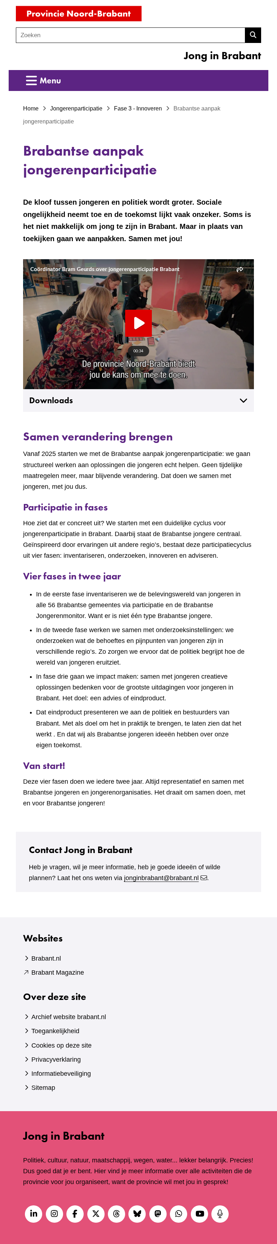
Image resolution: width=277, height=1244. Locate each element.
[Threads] (116, 1214)
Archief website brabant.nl (68, 1017)
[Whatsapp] (178, 1214)
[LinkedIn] (33, 1214)
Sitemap (43, 1087)
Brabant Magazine (57, 972)
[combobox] (130, 35)
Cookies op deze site (61, 1045)
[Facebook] (75, 1214)
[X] (96, 1214)
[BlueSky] (137, 1214)
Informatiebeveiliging (61, 1073)
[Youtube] (199, 1214)
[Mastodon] (158, 1214)
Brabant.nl (46, 958)
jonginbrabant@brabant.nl (161, 878)
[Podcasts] (220, 1214)
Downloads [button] (51, 400)
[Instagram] (54, 1214)
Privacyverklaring (56, 1059)
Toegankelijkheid (55, 1031)
